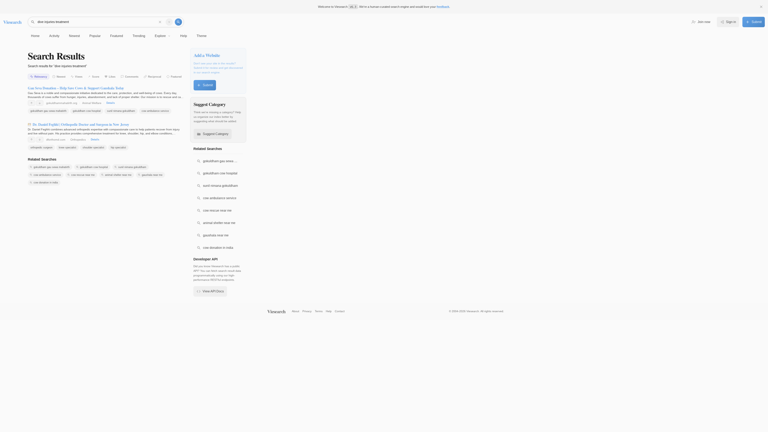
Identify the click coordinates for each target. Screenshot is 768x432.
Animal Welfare (91, 103)
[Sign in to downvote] (39, 103)
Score (95, 76)
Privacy (307, 311)
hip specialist (118, 147)
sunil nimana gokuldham (121, 110)
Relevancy (40, 76)
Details (110, 102)
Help (329, 311)
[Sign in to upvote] (31, 103)
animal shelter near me (118, 174)
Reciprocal (154, 76)
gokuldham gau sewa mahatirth (48, 110)
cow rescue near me (83, 174)
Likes (112, 76)
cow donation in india (46, 182)
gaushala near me (152, 174)
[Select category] (169, 22)
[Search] (178, 22)
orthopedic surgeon (41, 147)
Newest (61, 76)
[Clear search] (160, 22)
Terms (319, 311)
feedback (443, 6)
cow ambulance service (155, 110)
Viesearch (12, 21)
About (295, 311)
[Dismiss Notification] (761, 6)
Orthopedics (78, 139)
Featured (176, 76)
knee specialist (67, 147)
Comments (131, 76)
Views (78, 76)
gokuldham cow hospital (87, 110)
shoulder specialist (93, 147)
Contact (340, 311)
